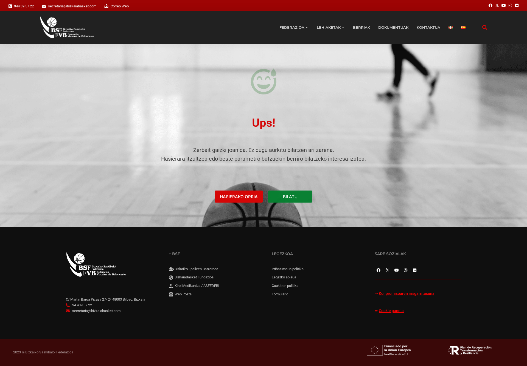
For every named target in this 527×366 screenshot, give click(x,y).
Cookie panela (391, 311)
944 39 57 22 (24, 6)
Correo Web (120, 6)
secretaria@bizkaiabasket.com (72, 6)
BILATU (290, 196)
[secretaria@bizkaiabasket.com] (44, 6)
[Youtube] (396, 270)
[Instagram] (406, 270)
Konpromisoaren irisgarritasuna (407, 293)
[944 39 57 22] (10, 6)
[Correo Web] (106, 6)
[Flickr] (415, 270)
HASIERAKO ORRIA (239, 196)
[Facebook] (378, 270)
